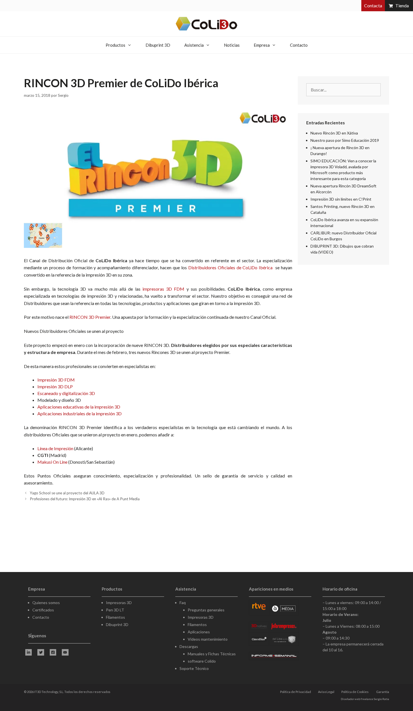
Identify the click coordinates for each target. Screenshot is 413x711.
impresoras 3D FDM (162, 288)
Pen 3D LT (115, 609)
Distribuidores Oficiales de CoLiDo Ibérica (231, 267)
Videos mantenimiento (208, 639)
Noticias (232, 45)
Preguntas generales (206, 609)
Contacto (299, 45)
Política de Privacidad (295, 692)
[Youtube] (65, 652)
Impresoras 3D (119, 602)
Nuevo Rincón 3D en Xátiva (334, 133)
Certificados (43, 609)
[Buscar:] (343, 90)
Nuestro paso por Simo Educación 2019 (344, 140)
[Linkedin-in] (28, 652)
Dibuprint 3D (158, 45)
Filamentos (115, 617)
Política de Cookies (355, 692)
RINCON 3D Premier (89, 317)
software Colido (202, 661)
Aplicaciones (199, 631)
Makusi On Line (52, 462)
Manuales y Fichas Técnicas (212, 653)
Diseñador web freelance (357, 699)
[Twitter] (40, 652)
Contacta (373, 5)
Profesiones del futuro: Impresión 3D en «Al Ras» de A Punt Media (85, 499)
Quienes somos (46, 602)
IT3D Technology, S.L (48, 692)
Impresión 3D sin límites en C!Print (340, 199)
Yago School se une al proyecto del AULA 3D (67, 493)
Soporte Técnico (194, 668)
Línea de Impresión (55, 448)
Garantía (382, 692)
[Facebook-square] (53, 652)
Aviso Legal (326, 692)
